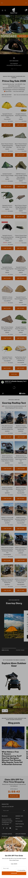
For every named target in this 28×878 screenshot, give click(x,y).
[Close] (25, 839)
